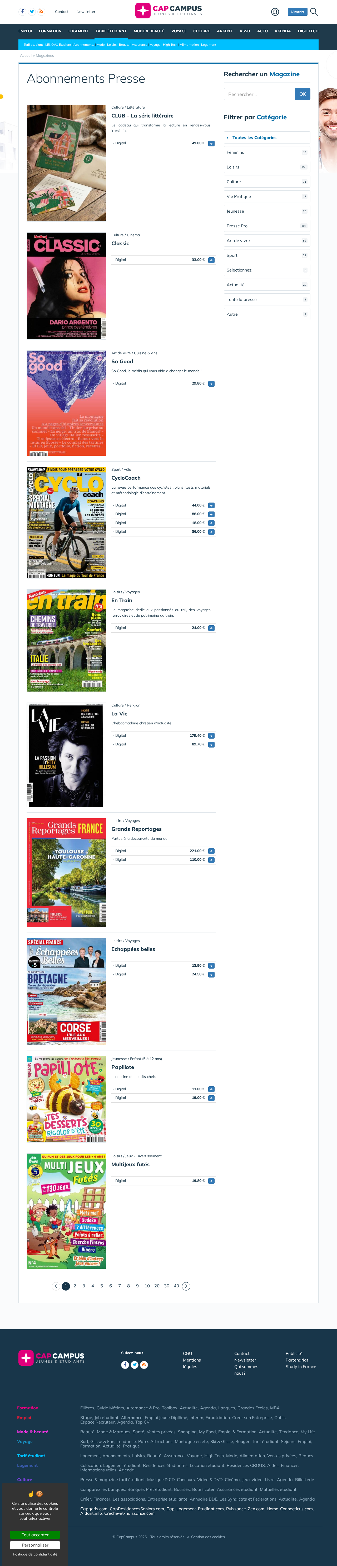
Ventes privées (161, 1431)
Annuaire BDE (203, 1499)
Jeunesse (266, 211)
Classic (120, 243)
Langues (226, 1407)
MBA (275, 1407)
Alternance (131, 1417)
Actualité (266, 284)
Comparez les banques (102, 1489)
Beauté (124, 45)
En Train (121, 600)
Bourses (182, 1489)
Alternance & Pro (143, 1407)
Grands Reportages (136, 829)
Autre (266, 314)
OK (302, 94)
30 (166, 1285)
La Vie (119, 713)
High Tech (308, 31)
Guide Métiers (110, 1407)
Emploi (25, 31)
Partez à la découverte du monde (139, 838)
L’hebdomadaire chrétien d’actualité (141, 723)
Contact (61, 11)
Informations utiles (98, 1469)
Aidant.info (91, 1513)
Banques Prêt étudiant (149, 1489)
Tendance (288, 1431)
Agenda (283, 31)
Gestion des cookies (208, 1536)
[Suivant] (186, 1286)
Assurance (139, 45)
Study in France (301, 1366)
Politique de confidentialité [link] (35, 1554)
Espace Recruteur (97, 1422)
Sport (266, 255)
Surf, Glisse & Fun (97, 1441)
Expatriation (218, 1417)
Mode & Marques (113, 1431)
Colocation (90, 1465)
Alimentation (189, 45)
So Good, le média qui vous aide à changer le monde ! (156, 371)
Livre (270, 1479)
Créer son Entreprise (252, 1417)
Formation (50, 31)
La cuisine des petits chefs (133, 1076)
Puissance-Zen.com (245, 1508)
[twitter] (32, 12)
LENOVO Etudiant (58, 45)
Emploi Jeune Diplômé (166, 1417)
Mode (101, 45)
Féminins (266, 152)
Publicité (294, 1353)
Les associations (129, 1499)
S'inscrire (298, 12)
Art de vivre (266, 240)
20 (157, 1285)
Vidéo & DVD (209, 1479)
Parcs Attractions (155, 1441)
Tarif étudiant (111, 31)
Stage (86, 1417)
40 (176, 1285)
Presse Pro (266, 225)
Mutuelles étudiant (278, 1489)
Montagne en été (191, 1441)
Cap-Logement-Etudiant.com (195, 1508)
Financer (289, 1465)
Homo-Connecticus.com (290, 1508)
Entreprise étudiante (167, 1499)
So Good (122, 361)
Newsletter (86, 11)
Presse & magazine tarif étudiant (112, 1479)
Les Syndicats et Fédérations (248, 1499)
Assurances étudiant (237, 1489)
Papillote (122, 1067)
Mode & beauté (149, 31)
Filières (87, 1407)
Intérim (196, 1417)
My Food (207, 1431)
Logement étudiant (122, 1465)
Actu (262, 31)
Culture (201, 31)
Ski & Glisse (221, 1441)
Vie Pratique (266, 196)
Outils (280, 1417)
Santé (138, 1431)
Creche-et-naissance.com (129, 1513)
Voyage (178, 31)
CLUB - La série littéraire (142, 115)
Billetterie (304, 1479)
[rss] (41, 12)
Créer (85, 1499)
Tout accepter (35, 1534)
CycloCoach (126, 477)
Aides (273, 1465)
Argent (224, 31)
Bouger (242, 1441)
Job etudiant (106, 1417)
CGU (187, 1353)
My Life (308, 1431)
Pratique (131, 1446)
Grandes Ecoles (252, 1407)
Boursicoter (203, 1489)
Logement (78, 31)
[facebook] (22, 12)
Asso (245, 31)
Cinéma (232, 1479)
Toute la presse (266, 299)
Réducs (306, 1455)
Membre (278, 12)
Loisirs (112, 45)
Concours (186, 1479)
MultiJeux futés (130, 1164)
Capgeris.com (93, 1508)
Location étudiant (207, 1465)
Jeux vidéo (252, 1479)
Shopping (187, 1431)
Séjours (288, 1441)
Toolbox (169, 1407)
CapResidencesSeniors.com (137, 1508)
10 (147, 1285)
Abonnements (83, 45)
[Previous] (56, 1286)
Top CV (142, 1422)
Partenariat (297, 1360)
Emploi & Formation (237, 1431)
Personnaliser (35, 1545)
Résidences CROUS (246, 1465)
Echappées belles (133, 949)
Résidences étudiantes (165, 1465)
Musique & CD (161, 1479)
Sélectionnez (266, 270)
